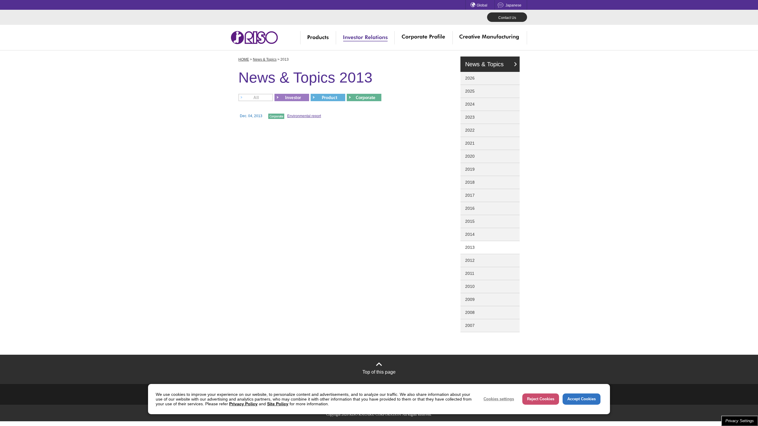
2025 (470, 91)
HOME (243, 59)
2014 (470, 234)
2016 (470, 208)
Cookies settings (499, 399)
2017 (470, 195)
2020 (470, 156)
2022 (470, 130)
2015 (470, 221)
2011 (469, 273)
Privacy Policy (243, 403)
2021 (470, 143)
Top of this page (379, 372)
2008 (470, 312)
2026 (470, 78)
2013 (470, 247)
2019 (470, 169)
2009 (470, 299)
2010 (470, 286)
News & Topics (265, 59)
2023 (470, 117)
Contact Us (507, 18)
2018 (470, 182)
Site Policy (277, 403)
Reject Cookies (540, 399)
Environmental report (304, 116)
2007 (470, 325)
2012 (470, 260)
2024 (470, 104)
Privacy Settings (739, 421)
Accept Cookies (581, 399)
